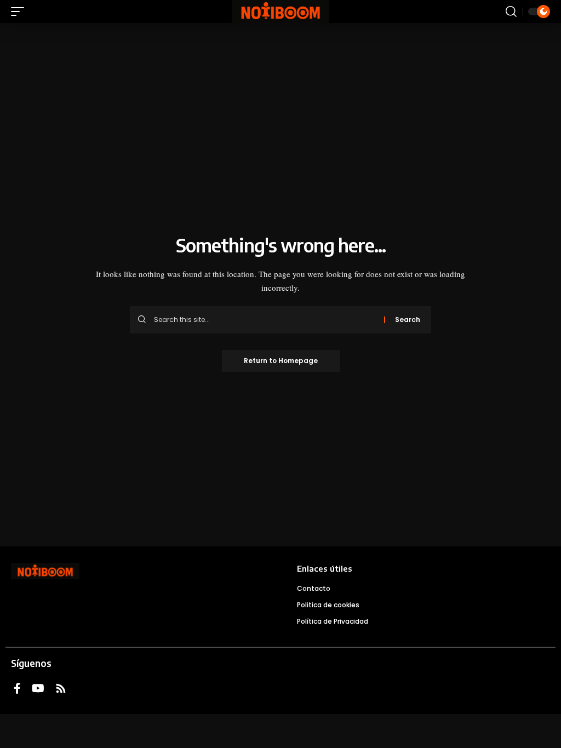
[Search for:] (265, 319)
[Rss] (61, 688)
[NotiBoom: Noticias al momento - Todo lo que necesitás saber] (280, 11)
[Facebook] (17, 688)
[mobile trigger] (20, 11)
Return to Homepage (281, 360)
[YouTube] (38, 688)
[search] (511, 11)
